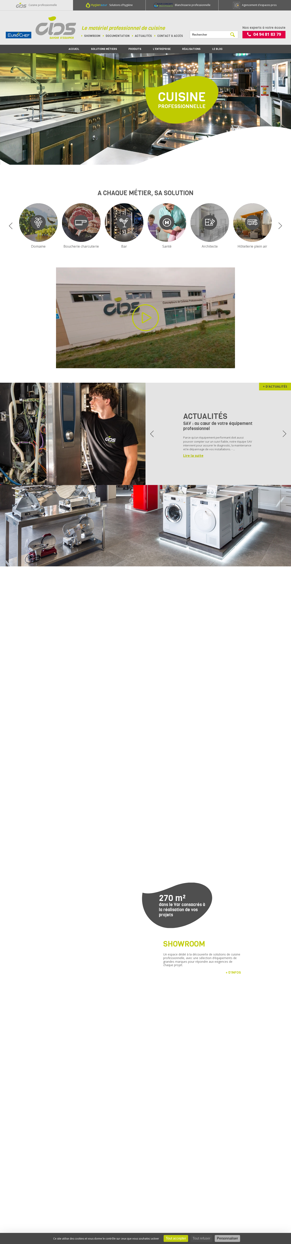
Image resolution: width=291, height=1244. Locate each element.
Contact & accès (170, 36)
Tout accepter (176, 1238)
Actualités (143, 36)
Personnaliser (227, 1238)
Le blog (217, 49)
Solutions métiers (104, 49)
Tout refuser (201, 1238)
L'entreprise (162, 49)
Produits (134, 49)
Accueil (74, 49)
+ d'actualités (275, 386)
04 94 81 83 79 (267, 34)
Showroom (92, 36)
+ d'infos (233, 972)
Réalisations (191, 49)
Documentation (118, 36)
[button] (10, 225)
